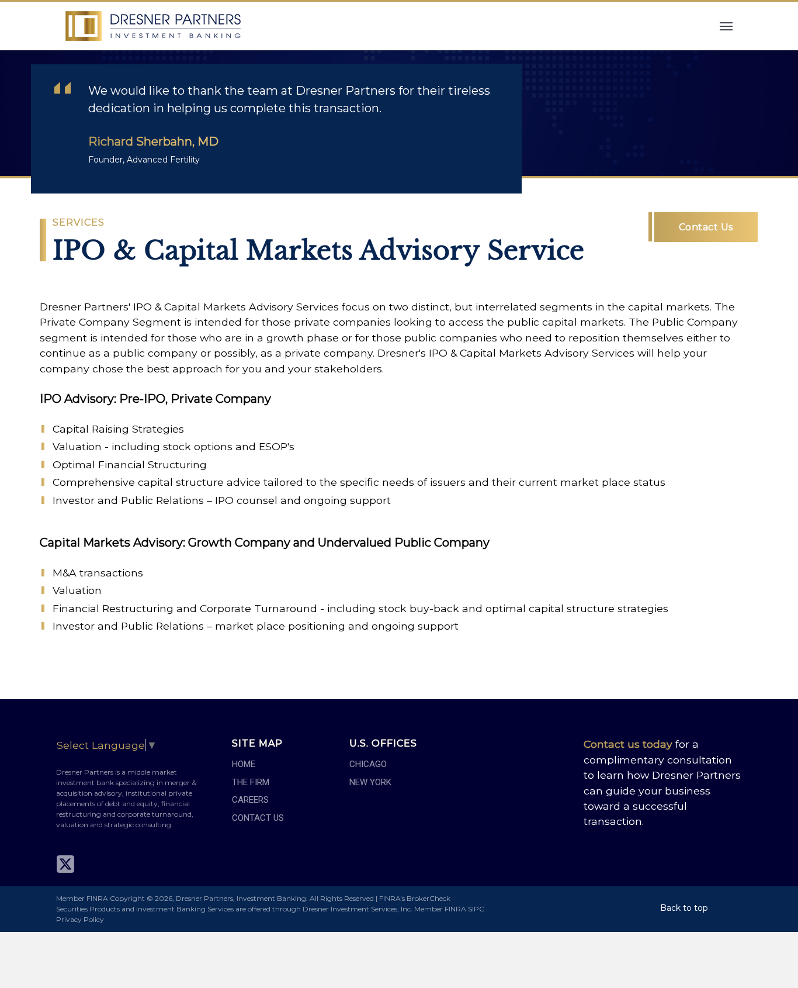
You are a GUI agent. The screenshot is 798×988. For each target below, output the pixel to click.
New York (370, 782)
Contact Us (706, 227)
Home (243, 764)
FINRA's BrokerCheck (414, 898)
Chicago (368, 764)
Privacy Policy (80, 919)
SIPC (476, 908)
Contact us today (628, 744)
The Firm (250, 782)
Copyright (127, 898)
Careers (250, 799)
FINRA (455, 908)
